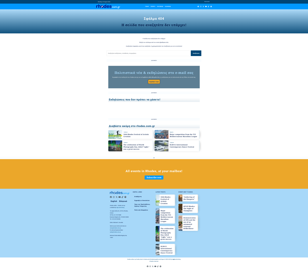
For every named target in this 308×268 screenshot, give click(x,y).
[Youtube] (206, 6)
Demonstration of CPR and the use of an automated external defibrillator (189, 223)
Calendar (160, 6)
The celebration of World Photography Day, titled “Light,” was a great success (136, 147)
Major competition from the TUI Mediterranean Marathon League (183, 135)
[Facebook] (198, 6)
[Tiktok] (208, 6)
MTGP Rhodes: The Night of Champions (189, 208)
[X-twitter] (203, 6)
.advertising (177, 259)
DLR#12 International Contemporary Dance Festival (182, 146)
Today (147, 6)
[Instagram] (200, 6)
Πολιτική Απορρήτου (141, 210)
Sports (171, 132)
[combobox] (148, 53)
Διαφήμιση (138, 196)
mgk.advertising (120, 207)
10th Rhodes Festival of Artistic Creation (166, 200)
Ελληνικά (168, 6)
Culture (125, 132)
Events (153, 6)
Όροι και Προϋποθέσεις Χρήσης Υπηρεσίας (142, 205)
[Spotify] (211, 6)
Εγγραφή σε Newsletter (142, 200)
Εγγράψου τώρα (154, 81)
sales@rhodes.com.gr (115, 232)
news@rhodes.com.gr (115, 228)
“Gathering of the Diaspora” (189, 198)
